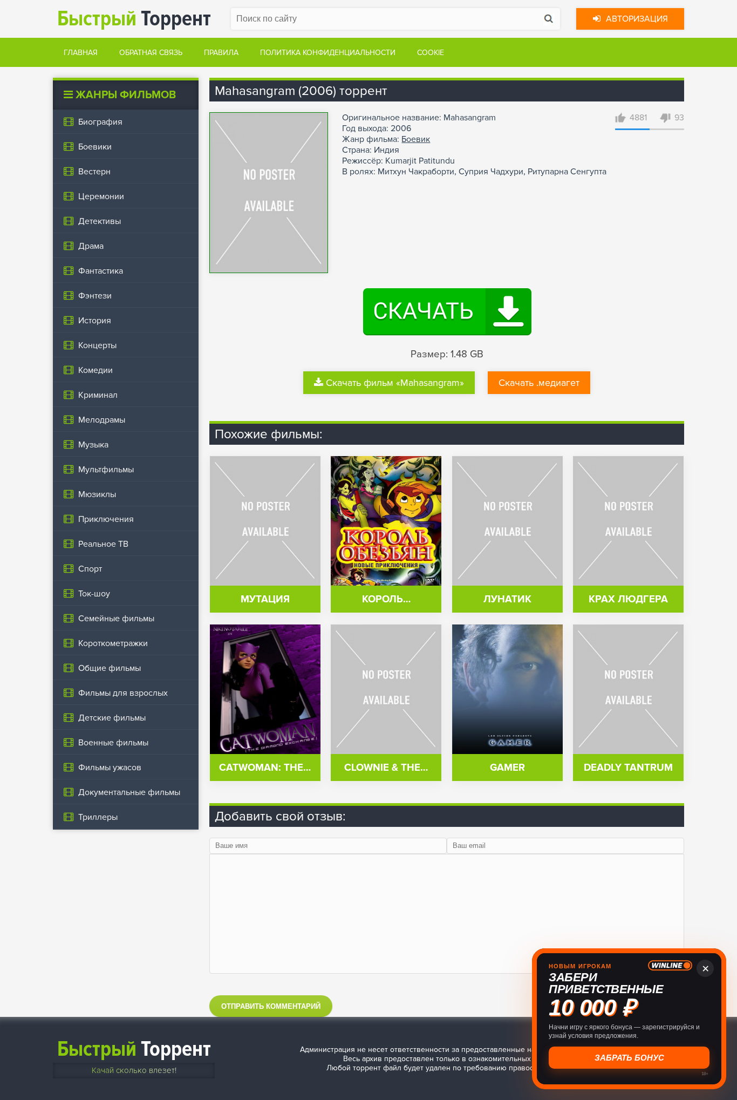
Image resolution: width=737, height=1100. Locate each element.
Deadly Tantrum (628, 768)
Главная (81, 52)
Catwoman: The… (265, 768)
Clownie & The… (386, 768)
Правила (221, 52)
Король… (386, 599)
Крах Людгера (628, 599)
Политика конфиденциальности (327, 52)
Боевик (415, 139)
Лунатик (507, 599)
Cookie (430, 52)
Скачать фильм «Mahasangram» (395, 383)
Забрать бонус (629, 1057)
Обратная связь (150, 52)
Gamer (507, 768)
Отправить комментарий (270, 1006)
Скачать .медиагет (539, 383)
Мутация (265, 599)
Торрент (134, 18)
